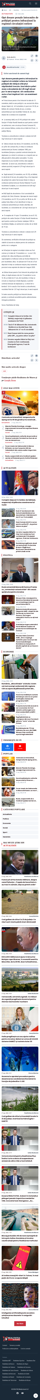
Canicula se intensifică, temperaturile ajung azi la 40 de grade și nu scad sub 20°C (18, 419)
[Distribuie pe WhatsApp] (32, 60)
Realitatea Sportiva (18, 1360)
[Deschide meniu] (36, 3)
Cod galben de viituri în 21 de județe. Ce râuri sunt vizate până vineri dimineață (19, 920)
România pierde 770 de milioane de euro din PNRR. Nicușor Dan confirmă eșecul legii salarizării (26, 731)
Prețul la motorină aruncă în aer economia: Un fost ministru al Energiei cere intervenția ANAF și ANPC (27, 709)
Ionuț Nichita (33, 916)
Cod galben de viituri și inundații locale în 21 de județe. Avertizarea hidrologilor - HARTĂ (20, 1118)
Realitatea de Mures (31, 876)
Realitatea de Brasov (8, 1364)
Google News (10, 380)
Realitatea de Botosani (9, 1374)
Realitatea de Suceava (24, 1367)
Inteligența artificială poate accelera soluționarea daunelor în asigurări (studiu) (18, 1315)
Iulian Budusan (33, 993)
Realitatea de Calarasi (8, 1367)
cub (4, 371)
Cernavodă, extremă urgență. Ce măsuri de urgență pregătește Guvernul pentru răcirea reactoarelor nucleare (19, 999)
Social (7, 432)
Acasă (5, 10)
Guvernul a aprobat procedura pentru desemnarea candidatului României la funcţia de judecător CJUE (19, 1079)
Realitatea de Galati (23, 1374)
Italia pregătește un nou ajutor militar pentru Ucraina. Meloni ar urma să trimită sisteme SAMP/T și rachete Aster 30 (20, 1039)
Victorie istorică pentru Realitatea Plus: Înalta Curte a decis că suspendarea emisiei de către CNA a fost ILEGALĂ (19, 1158)
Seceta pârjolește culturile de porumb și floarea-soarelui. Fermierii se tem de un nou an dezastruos (21, 438)
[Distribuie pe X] (36, 60)
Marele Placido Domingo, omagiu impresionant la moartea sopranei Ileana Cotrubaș (21, 428)
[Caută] (30, 3)
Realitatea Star (31, 1360)
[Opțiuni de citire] (35, 1395)
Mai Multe (20, 1324)
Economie (8, 442)
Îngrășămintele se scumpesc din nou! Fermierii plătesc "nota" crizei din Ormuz (27, 720)
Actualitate (16, 10)
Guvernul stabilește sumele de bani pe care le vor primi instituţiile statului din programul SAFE (27, 698)
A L (14, 57)
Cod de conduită (25, 1348)
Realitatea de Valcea (27, 1370)
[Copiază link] (32, 56)
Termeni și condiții (15, 1345)
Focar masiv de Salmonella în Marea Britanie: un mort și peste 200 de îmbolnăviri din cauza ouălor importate (20, 448)
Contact (4, 1345)
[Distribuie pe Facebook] (36, 56)
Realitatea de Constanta (24, 1377)
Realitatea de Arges (22, 1364)
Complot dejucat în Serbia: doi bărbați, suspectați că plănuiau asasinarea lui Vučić (20, 318)
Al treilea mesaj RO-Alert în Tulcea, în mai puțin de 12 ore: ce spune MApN (20, 1276)
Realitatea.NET (6, 1360)
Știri (10, 10)
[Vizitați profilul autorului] (4, 58)
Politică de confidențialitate (10, 1348)
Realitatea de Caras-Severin (10, 1370)
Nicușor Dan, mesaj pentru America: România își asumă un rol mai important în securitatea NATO (27, 601)
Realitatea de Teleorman (9, 1380)
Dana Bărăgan (33, 1272)
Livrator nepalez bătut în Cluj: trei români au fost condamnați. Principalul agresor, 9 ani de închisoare (21, 343)
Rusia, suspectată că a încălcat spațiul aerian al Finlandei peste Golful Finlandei (21, 457)
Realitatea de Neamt (8, 1377)
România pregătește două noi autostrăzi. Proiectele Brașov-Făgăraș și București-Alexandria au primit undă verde (26, 547)
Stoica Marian (33, 1073)
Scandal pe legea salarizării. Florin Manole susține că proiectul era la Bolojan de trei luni (27, 627)
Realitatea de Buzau (24, 1380)
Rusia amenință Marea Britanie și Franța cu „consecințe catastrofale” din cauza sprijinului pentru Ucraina (19, 589)
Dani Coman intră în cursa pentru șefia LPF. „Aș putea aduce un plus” (21, 334)
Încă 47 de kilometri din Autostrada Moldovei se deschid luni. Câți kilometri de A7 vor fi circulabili (22, 327)
